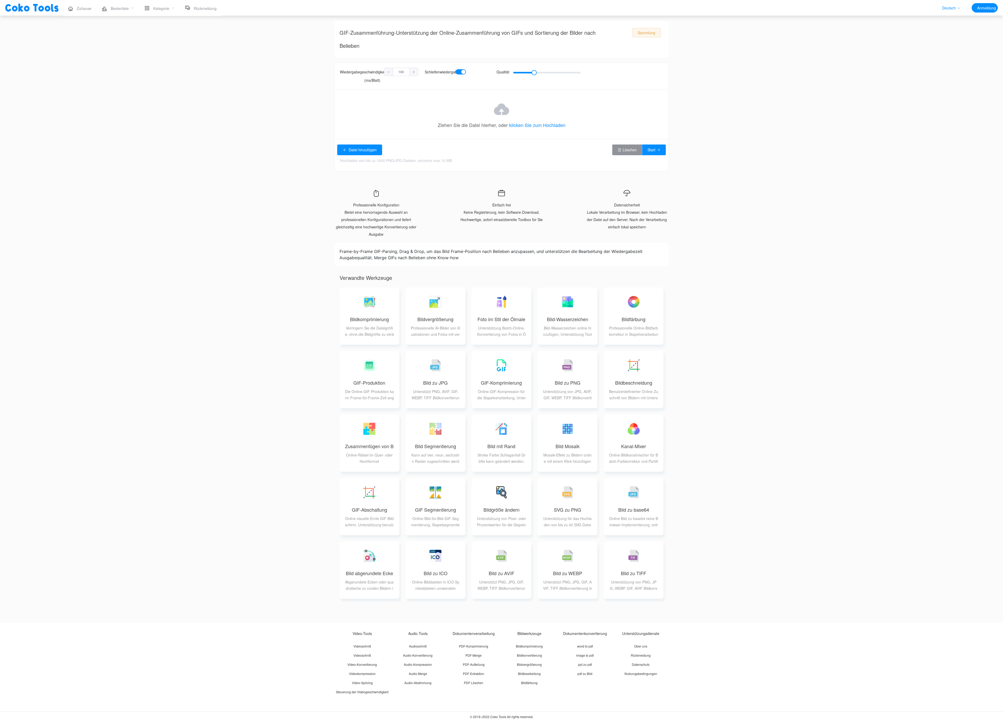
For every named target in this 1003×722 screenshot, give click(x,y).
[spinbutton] (401, 72)
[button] (951, 8)
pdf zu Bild (585, 673)
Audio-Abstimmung (417, 682)
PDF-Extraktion (473, 673)
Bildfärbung (529, 682)
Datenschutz (641, 664)
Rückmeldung (641, 655)
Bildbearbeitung (529, 673)
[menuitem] (80, 8)
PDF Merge (473, 655)
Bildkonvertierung (529, 655)
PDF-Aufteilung (474, 664)
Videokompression (362, 673)
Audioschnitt (418, 646)
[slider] (547, 73)
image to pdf (585, 655)
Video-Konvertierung (362, 664)
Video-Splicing (362, 682)
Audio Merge (418, 673)
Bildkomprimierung (529, 646)
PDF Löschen (473, 682)
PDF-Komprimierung (473, 646)
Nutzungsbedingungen (641, 673)
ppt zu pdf (585, 664)
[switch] (461, 71)
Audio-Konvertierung (418, 655)
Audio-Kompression (418, 664)
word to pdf (585, 646)
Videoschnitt (362, 646)
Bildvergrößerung (529, 664)
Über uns (640, 646)
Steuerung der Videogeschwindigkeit (362, 692)
